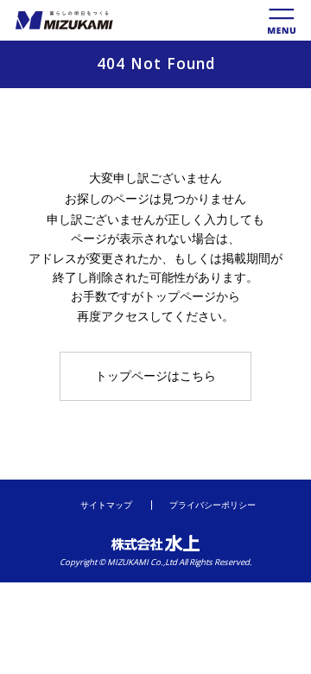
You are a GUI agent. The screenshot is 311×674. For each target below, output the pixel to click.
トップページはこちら (155, 375)
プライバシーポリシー (212, 505)
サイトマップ (106, 505)
